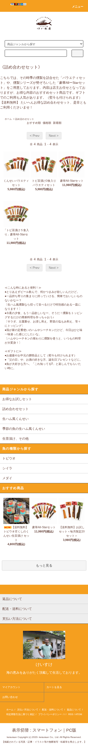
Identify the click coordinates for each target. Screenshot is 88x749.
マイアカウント (11, 687)
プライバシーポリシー (50, 714)
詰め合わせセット (24, 119)
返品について (74, 709)
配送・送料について (52, 709)
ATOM (78, 714)
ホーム (8, 119)
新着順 (57, 123)
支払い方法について (27, 709)
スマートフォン (47, 730)
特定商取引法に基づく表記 (20, 714)
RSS (70, 714)
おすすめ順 (34, 123)
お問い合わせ (10, 697)
